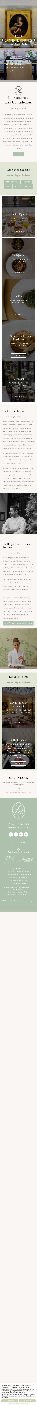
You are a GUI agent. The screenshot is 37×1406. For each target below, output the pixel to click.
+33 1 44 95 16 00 (15, 64)
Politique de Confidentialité (18, 877)
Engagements (13, 827)
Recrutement (23, 824)
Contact (26, 827)
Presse (11, 824)
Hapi (18, 903)
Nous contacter (26, 874)
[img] (18, 216)
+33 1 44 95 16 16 (12, 874)
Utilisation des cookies (18, 883)
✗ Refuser (27, 1400)
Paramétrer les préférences (18, 1403)
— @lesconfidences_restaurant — (18, 792)
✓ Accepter (10, 1400)
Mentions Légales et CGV (18, 880)
